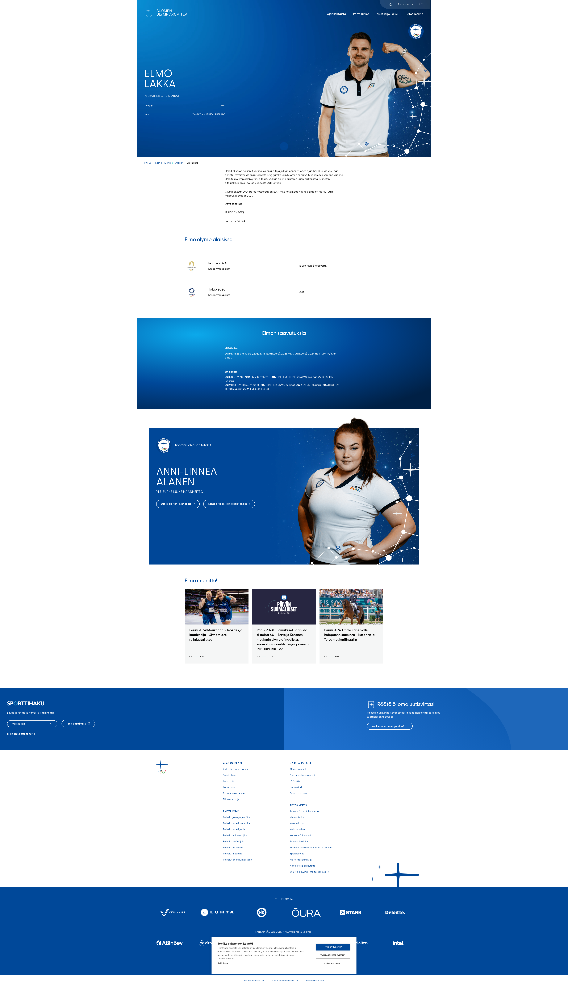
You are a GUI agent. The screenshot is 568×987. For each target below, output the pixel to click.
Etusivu (147, 163)
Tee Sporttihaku (76, 724)
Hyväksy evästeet (333, 947)
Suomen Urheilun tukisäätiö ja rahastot (311, 848)
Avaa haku (390, 5)
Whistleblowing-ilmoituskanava (308, 872)
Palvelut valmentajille (235, 835)
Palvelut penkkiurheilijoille (237, 860)
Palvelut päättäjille (233, 842)
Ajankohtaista (336, 14)
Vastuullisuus (297, 823)
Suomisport (405, 4)
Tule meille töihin (299, 842)
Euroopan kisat (298, 793)
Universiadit (296, 787)
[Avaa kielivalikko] (420, 4)
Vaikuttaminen (298, 829)
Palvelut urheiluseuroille (236, 823)
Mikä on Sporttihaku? (22, 734)
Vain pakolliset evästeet (333, 955)
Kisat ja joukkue (387, 14)
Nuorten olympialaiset (302, 775)
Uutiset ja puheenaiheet (236, 769)
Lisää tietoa (222, 963)
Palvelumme (361, 14)
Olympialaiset (298, 769)
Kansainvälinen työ (300, 835)
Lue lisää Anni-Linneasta (176, 504)
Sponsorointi (297, 854)
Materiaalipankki (300, 860)
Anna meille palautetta (303, 866)
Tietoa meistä (414, 14)
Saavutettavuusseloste (285, 981)
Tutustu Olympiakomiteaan (305, 811)
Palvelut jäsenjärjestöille (236, 817)
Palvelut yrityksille (233, 848)
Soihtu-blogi (230, 775)
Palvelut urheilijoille (234, 829)
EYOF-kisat (296, 781)
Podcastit (228, 781)
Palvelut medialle (232, 854)
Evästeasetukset (333, 963)
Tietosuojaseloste (254, 981)
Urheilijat (179, 163)
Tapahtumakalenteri (234, 793)
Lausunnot (229, 787)
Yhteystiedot (297, 817)
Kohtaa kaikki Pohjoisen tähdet (227, 504)
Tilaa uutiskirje (231, 799)
